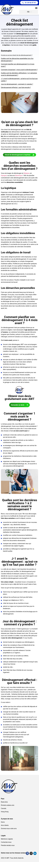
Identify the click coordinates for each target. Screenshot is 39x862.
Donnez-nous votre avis (9, 828)
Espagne (4, 175)
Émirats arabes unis (7, 805)
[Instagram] (31, 853)
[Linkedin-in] (35, 853)
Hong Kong (4, 812)
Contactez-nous (6, 842)
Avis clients (5, 825)
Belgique (26, 173)
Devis (3, 822)
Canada (3, 808)
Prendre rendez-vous (7, 845)
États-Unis (4, 802)
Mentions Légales (7, 839)
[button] (36, 8)
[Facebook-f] (27, 853)
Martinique (18, 175)
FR (28, 12)
